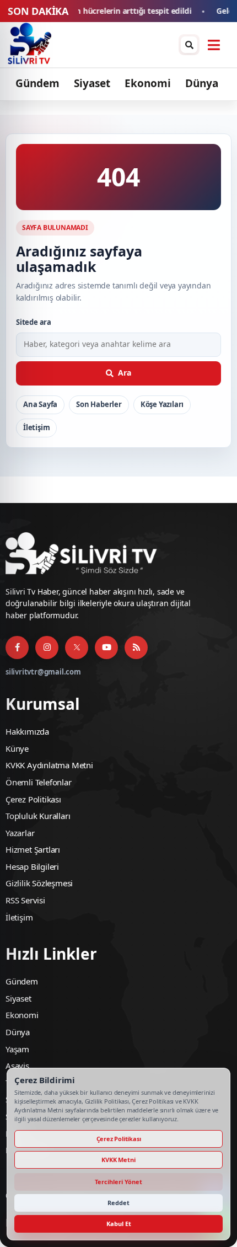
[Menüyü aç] (214, 45)
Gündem (37, 83)
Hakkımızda (27, 731)
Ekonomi (148, 83)
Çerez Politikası (33, 799)
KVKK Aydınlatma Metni (49, 764)
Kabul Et (118, 1223)
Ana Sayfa (40, 404)
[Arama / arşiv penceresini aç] (189, 44)
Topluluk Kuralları (38, 815)
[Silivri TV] (29, 45)
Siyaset (92, 83)
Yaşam (17, 1049)
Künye (17, 748)
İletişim (36, 427)
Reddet (118, 1202)
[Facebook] (17, 647)
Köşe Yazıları (162, 404)
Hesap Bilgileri (32, 866)
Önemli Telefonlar (39, 782)
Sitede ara (33, 322)
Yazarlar (20, 832)
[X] (76, 647)
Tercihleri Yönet (118, 1182)
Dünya (201, 83)
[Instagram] (46, 647)
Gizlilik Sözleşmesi (39, 883)
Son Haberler (99, 404)
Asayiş (17, 1065)
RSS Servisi (25, 900)
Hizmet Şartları (33, 849)
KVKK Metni (118, 1159)
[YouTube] (106, 647)
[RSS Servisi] (136, 647)
